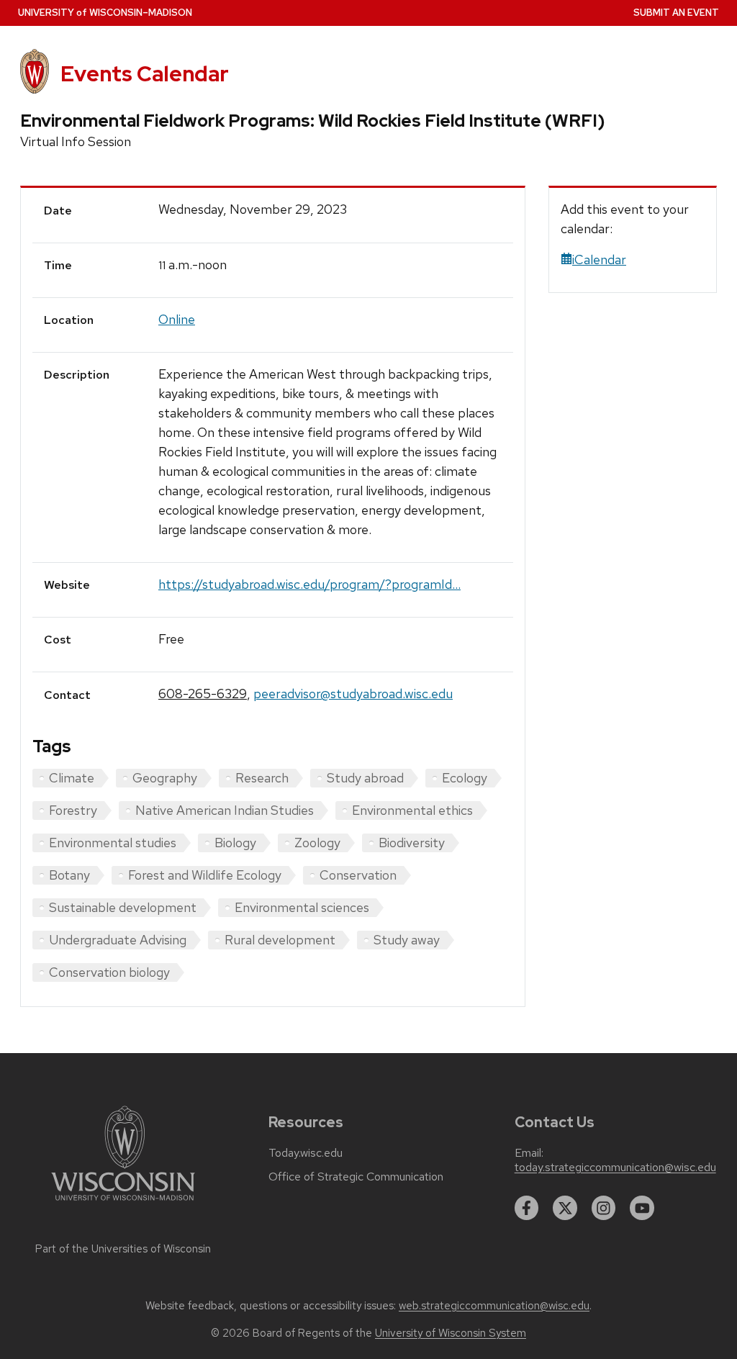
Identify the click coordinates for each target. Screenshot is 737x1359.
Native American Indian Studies (224, 810)
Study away (407, 939)
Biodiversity (412, 842)
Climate (71, 777)
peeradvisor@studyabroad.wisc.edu (353, 693)
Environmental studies (112, 842)
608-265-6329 (202, 693)
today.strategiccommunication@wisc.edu (615, 1167)
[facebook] (527, 1208)
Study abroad (365, 777)
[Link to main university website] (123, 1203)
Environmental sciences (302, 907)
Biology (235, 842)
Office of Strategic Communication (355, 1177)
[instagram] (604, 1208)
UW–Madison (105, 12)
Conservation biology (109, 972)
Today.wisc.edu (305, 1153)
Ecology (464, 777)
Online (176, 319)
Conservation (358, 875)
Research (262, 777)
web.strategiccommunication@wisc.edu (494, 1306)
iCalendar (599, 259)
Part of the (123, 1249)
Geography (164, 777)
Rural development (280, 939)
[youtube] (642, 1208)
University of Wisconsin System (450, 1333)
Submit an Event (676, 12)
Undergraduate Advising (117, 939)
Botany (69, 875)
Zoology (317, 842)
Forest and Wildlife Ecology (204, 875)
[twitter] (565, 1208)
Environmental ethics (412, 810)
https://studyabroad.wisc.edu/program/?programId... (309, 584)
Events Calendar (144, 74)
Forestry (73, 810)
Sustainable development (122, 907)
